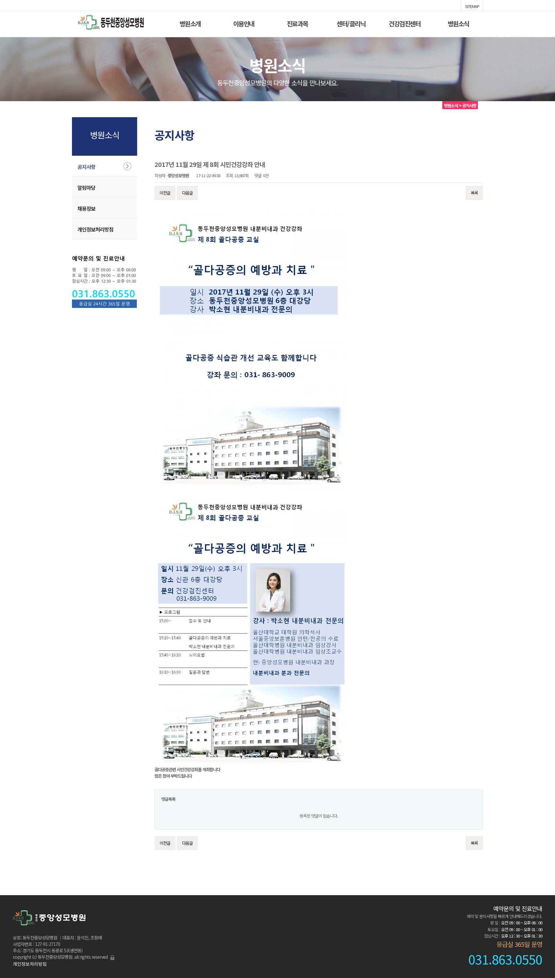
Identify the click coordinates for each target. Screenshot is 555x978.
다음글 (187, 193)
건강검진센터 (404, 23)
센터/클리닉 (351, 23)
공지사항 (86, 166)
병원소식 (458, 23)
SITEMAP (472, 5)
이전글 (165, 193)
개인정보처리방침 (95, 229)
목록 (474, 193)
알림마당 (86, 187)
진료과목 (297, 23)
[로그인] (112, 957)
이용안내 (243, 23)
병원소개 (190, 23)
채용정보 (86, 208)
